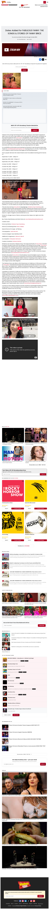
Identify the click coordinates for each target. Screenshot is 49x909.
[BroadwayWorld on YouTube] (34, 901)
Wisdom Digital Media (21, 905)
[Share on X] (43, 59)
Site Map (35, 903)
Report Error (40, 903)
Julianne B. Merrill (19, 236)
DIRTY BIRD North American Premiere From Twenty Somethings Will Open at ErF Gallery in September (23, 820)
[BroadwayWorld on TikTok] (28, 901)
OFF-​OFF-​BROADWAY (24, 7)
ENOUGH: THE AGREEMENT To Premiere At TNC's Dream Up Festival (12, 103)
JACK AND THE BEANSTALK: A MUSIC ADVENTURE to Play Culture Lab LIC (25, 571)
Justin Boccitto (14, 231)
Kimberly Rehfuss (17, 241)
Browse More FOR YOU (23, 754)
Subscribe (41, 625)
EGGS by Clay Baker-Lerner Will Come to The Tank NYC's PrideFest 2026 (26, 554)
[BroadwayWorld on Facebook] (20, 901)
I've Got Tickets (17, 508)
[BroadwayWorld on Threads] (31, 901)
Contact (16, 903)
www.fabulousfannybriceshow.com (16, 149)
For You (7, 426)
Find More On (23, 546)
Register (37, 2)
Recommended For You (7, 721)
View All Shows (7, 714)
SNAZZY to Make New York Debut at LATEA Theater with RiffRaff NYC (25, 563)
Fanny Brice (19, 137)
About (12, 903)
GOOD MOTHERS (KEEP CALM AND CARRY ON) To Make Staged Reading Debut (12, 107)
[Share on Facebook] (40, 59)
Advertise (8, 903)
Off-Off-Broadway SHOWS (8, 655)
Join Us (20, 903)
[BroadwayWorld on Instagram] (23, 901)
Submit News (25, 903)
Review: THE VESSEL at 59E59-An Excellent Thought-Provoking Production (19, 868)
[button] (44, 2)
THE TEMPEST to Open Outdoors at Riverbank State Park (12, 99)
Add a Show (16, 714)
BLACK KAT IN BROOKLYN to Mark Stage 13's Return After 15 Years (17, 795)
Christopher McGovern (15, 239)
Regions (30, 903)
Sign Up (24, 70)
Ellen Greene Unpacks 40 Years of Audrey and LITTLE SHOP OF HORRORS (26, 642)
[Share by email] (46, 59)
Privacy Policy (38, 905)
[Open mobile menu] (47, 2)
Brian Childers (20, 226)
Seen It (6, 508)
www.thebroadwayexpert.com (10, 295)
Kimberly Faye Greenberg (34, 207)
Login (41, 2)
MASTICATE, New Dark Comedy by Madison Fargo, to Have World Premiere (19, 844)
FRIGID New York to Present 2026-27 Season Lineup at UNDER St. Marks (12, 95)
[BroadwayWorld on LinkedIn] (25, 901)
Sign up (43, 764)
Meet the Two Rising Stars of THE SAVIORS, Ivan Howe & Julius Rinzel (25, 646)
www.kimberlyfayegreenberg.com (32, 283)
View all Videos (5, 651)
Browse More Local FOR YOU (37, 464)
